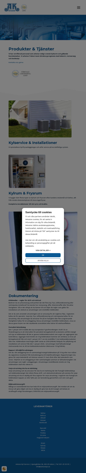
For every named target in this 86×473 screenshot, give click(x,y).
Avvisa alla (43, 260)
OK (43, 255)
